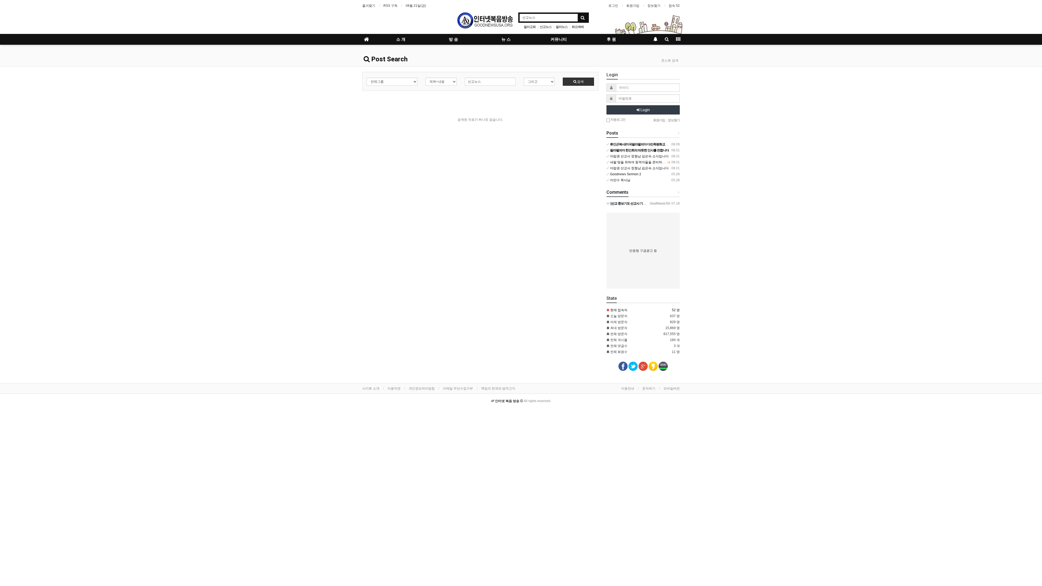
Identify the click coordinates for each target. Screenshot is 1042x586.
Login (645, 110)
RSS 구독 (390, 6)
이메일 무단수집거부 (458, 388)
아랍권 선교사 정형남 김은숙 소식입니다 (639, 156)
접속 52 (674, 6)
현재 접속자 (618, 310)
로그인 (613, 6)
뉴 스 (506, 39)
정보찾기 (653, 6)
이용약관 (394, 388)
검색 (580, 82)
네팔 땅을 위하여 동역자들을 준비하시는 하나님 (644, 162)
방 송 (453, 39)
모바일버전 (671, 388)
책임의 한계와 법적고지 (498, 388)
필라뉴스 (562, 27)
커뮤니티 (559, 39)
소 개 (400, 39)
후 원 (611, 39)
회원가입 (632, 6)
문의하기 (648, 388)
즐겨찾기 (368, 6)
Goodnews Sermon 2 (625, 174)
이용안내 (627, 388)
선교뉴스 (546, 27)
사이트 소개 (370, 388)
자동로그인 (617, 120)
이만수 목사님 (619, 180)
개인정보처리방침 (422, 388)
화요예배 (578, 27)
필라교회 (530, 27)
